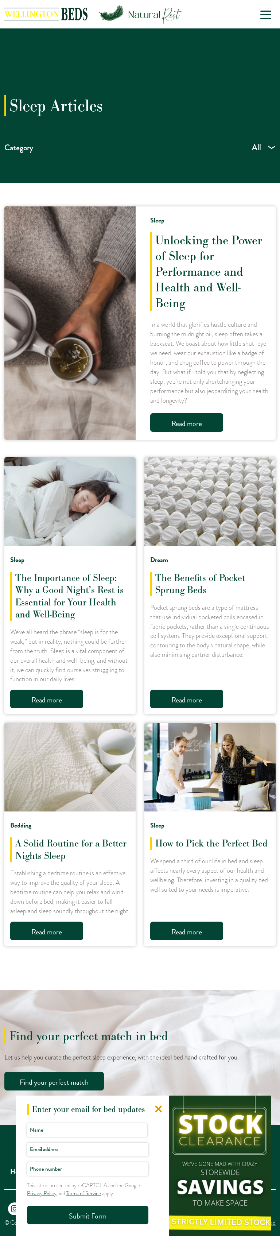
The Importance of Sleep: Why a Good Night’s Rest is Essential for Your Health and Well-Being (69, 596)
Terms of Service (83, 1193)
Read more (186, 423)
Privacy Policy (42, 1193)
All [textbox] (256, 147)
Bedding (20, 825)
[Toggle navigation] (266, 14)
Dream (159, 560)
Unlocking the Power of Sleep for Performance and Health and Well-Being (208, 271)
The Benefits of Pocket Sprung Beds (200, 583)
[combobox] (210, 147)
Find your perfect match (54, 1082)
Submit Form (87, 1215)
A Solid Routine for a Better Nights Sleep (71, 849)
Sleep (157, 220)
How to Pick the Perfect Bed (211, 843)
